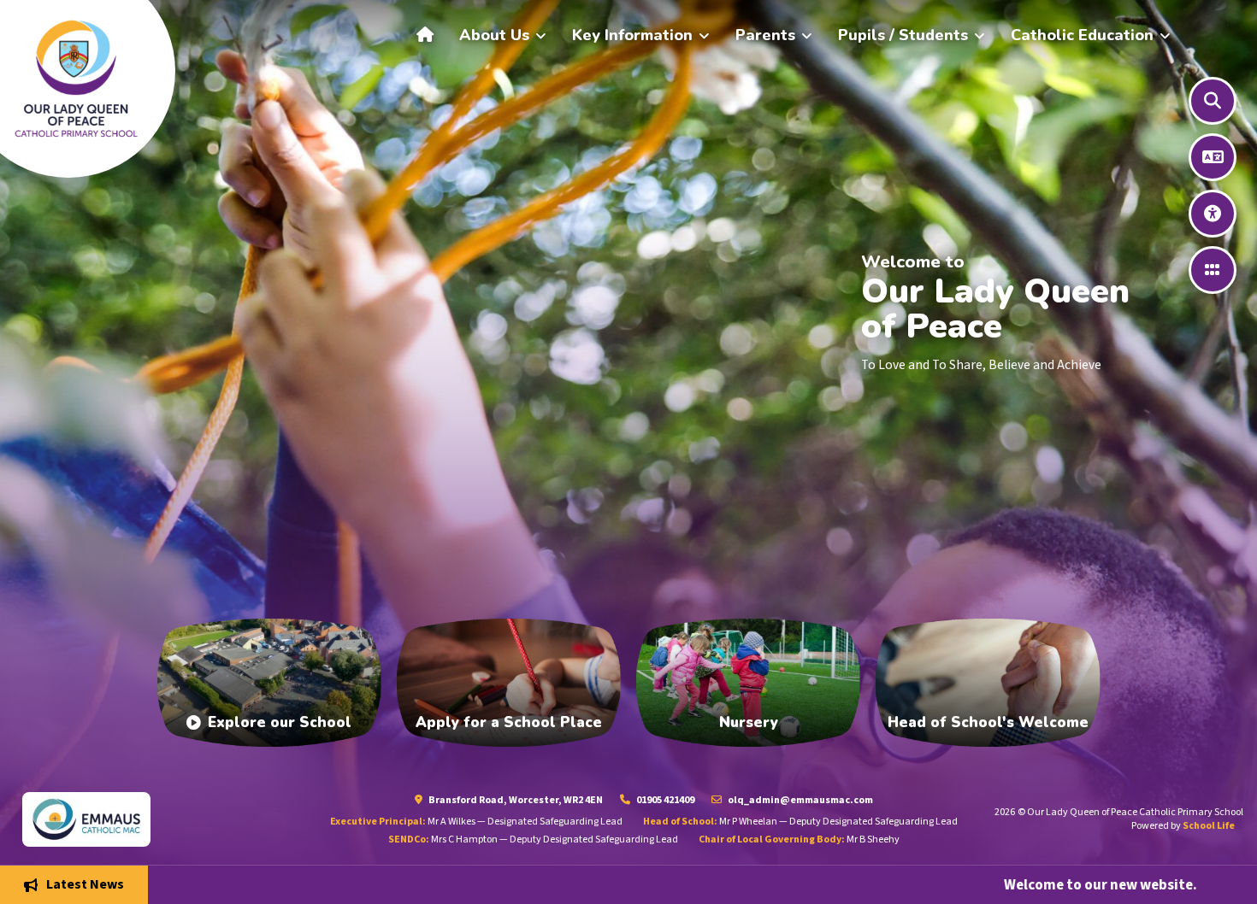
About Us (494, 35)
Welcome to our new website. (955, 884)
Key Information (632, 35)
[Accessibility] (1212, 214)
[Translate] (1212, 157)
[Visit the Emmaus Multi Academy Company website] (157, 819)
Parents (765, 35)
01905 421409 (664, 800)
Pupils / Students (903, 35)
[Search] (1212, 101)
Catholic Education (1082, 35)
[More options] (1212, 270)
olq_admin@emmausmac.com (799, 800)
